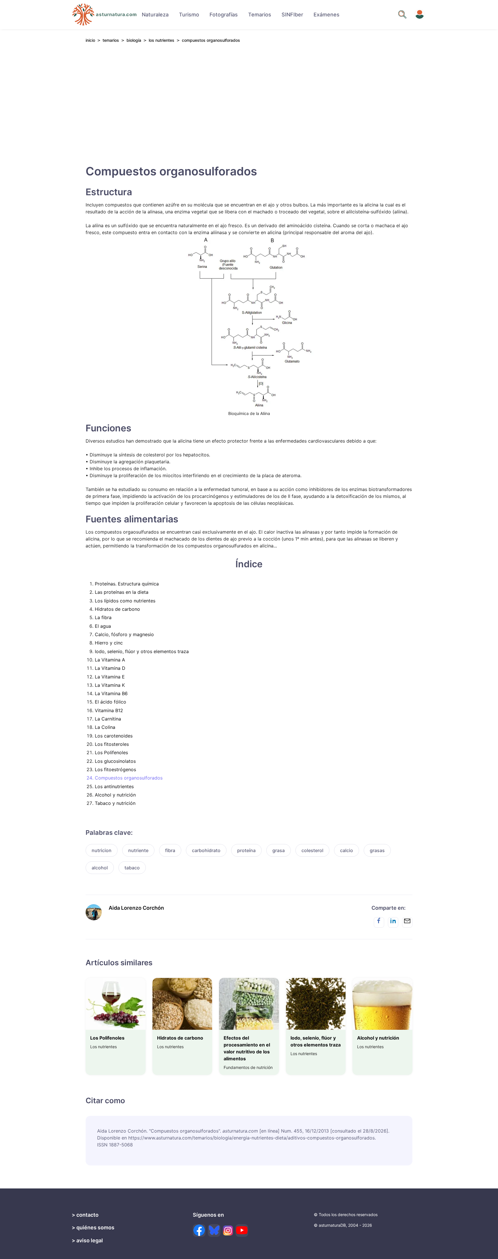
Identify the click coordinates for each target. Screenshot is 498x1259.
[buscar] (402, 14)
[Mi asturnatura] (419, 14)
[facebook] (199, 1230)
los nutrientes (161, 40)
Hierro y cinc (109, 643)
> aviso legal (87, 1240)
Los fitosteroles (112, 744)
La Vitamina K (110, 685)
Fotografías (224, 15)
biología (134, 40)
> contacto (85, 1215)
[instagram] (228, 1230)
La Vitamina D (110, 668)
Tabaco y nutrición (115, 803)
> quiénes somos (93, 1227)
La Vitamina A (110, 660)
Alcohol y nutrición (115, 795)
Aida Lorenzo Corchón (136, 908)
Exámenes (326, 15)
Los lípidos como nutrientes (125, 601)
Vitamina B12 (109, 710)
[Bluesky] (214, 1230)
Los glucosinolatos (115, 761)
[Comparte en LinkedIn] (393, 922)
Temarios (259, 15)
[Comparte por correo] (407, 922)
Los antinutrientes (114, 786)
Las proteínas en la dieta (121, 592)
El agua (103, 626)
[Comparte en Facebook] (379, 922)
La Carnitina (108, 719)
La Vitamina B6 (111, 693)
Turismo (189, 15)
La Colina (105, 727)
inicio (90, 40)
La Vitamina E (110, 677)
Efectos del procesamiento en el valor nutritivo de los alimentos (247, 1048)
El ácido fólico (110, 702)
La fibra (103, 617)
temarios (111, 40)
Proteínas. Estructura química (127, 584)
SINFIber (292, 15)
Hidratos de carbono (117, 609)
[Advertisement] (249, 101)
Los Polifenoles (111, 752)
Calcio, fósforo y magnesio (124, 634)
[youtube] (241, 1230)
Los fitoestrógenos (115, 769)
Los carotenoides (114, 736)
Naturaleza (155, 15)
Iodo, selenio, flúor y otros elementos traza (142, 651)
